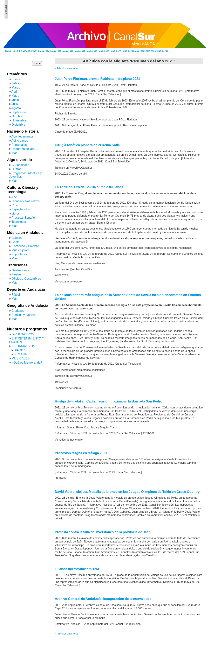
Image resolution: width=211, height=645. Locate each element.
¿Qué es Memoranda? (27, 362)
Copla (15, 242)
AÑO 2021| (128, 51)
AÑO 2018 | (93, 51)
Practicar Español (23, 217)
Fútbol (16, 294)
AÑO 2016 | (69, 51)
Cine (15, 205)
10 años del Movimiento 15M (77, 569)
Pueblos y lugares (24, 314)
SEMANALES (23, 354)
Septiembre (19, 112)
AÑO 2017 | (81, 51)
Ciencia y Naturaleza (26, 201)
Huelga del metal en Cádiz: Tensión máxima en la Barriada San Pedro (108, 401)
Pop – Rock (19, 254)
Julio (15, 104)
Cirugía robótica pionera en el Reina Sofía (87, 145)
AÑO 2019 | (105, 51)
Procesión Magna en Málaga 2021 (81, 453)
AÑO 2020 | (117, 51)
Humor (16, 169)
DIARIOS (20, 350)
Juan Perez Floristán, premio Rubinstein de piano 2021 (97, 78)
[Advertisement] (184, 9)
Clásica (17, 237)
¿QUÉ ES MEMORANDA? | (26, 51)
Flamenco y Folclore (25, 246)
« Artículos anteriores (66, 68)
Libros (16, 213)
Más (15, 153)
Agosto (16, 108)
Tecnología (19, 221)
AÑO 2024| (162, 51)
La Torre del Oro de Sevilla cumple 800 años (89, 187)
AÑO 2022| (140, 51)
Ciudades (18, 310)
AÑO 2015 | (57, 51)
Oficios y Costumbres (26, 278)
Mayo (15, 95)
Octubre (17, 116)
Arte (14, 197)
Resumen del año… (25, 148)
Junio (15, 99)
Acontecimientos (22, 136)
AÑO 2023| (151, 51)
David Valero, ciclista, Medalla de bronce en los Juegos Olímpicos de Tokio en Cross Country (127, 491)
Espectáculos (21, 209)
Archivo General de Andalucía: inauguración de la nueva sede (103, 599)
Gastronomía (20, 270)
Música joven (20, 250)
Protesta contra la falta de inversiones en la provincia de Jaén (103, 532)
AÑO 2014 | (45, 51)
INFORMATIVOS (23, 346)
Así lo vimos (19, 140)
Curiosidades (20, 165)
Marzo (16, 87)
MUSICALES (20, 358)
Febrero (17, 83)
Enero (16, 79)
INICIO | (9, 51)
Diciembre (18, 124)
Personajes (19, 144)
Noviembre (19, 120)
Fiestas (16, 274)
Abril (14, 91)
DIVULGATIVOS (23, 334)
